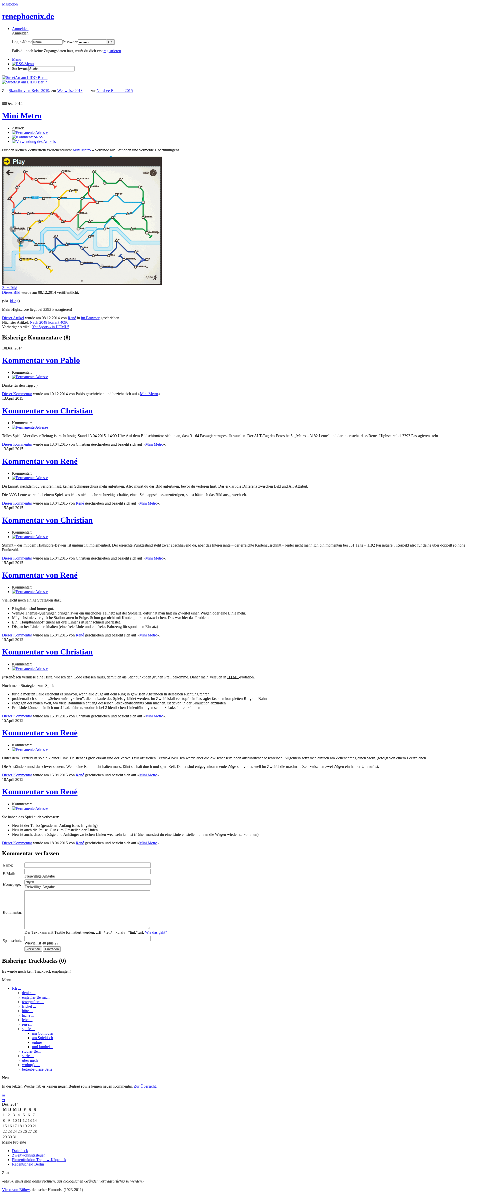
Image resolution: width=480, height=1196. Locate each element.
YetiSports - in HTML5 (50, 327)
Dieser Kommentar (17, 394)
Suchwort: (20, 68)
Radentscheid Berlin (28, 1164)
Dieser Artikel (13, 318)
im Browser (90, 318)
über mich (30, 1060)
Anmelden (20, 28)
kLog (14, 301)
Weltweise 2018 (69, 90)
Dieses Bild (11, 292)
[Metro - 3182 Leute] (82, 283)
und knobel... (42, 1047)
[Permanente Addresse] (30, 132)
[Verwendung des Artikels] (34, 141)
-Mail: (9, 874)
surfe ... (28, 1056)
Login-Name (22, 42)
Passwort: (70, 42)
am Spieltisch (42, 1038)
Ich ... (16, 988)
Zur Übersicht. (145, 1086)
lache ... (28, 1015)
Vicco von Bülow (16, 1190)
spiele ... (28, 1029)
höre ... (27, 1011)
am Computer (43, 1033)
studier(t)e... (31, 1051)
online (37, 1042)
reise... (27, 1024)
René (72, 318)
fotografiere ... (33, 1002)
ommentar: (12, 912)
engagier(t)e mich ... (38, 997)
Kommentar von (41, 360)
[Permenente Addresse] (30, 377)
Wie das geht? (156, 932)
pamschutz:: (13, 940)
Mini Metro (22, 115)
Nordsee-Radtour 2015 (114, 90)
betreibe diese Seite (37, 1069)
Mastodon (10, 4)
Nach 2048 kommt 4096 (49, 322)
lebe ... (27, 1020)
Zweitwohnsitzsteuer (28, 1155)
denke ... (29, 993)
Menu (16, 59)
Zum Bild (9, 288)
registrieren (112, 51)
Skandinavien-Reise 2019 (29, 90)
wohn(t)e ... (31, 1065)
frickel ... (29, 1006)
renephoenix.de (28, 16)
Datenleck (20, 1151)
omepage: (12, 884)
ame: (8, 865)
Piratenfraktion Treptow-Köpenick (39, 1160)
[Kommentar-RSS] (27, 137)
